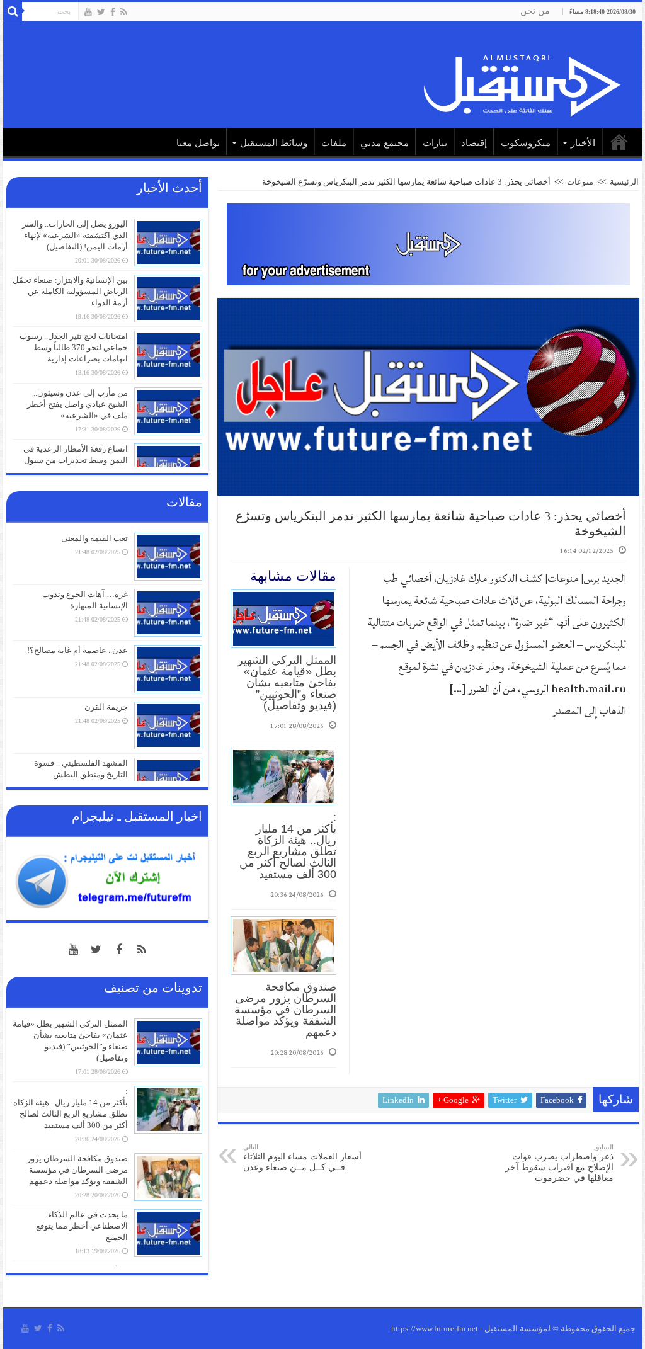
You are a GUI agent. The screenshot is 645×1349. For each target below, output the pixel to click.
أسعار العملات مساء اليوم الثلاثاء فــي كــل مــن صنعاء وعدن (302, 1157)
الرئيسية (624, 181)
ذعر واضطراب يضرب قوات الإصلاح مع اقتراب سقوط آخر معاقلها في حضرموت (559, 1163)
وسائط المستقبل (273, 143)
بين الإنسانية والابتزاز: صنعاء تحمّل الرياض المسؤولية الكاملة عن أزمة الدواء (70, 291)
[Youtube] (88, 12)
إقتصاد (474, 143)
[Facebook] (113, 12)
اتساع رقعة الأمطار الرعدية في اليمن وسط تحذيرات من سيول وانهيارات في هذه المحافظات (75, 460)
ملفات (333, 143)
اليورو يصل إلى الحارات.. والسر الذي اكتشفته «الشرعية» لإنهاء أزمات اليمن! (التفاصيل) (75, 235)
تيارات (435, 143)
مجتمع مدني (384, 143)
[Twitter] (101, 12)
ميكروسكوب (526, 143)
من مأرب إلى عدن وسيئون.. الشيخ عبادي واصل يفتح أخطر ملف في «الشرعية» (77, 404)
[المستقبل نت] (522, 82)
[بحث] (12, 11)
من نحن (535, 11)
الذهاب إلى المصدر (589, 711)
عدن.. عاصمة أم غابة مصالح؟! (77, 650)
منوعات (580, 181)
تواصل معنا (198, 143)
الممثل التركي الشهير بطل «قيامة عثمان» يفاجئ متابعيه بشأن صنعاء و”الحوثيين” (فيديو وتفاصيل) (286, 683)
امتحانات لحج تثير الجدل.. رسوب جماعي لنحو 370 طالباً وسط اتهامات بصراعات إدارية (74, 347)
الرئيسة (619, 141)
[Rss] (123, 12)
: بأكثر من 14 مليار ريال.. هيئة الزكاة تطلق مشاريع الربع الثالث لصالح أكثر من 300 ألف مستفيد (287, 845)
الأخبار (583, 143)
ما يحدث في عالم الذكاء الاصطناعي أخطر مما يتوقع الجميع (82, 1226)
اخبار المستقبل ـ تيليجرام (137, 816)
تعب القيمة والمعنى (94, 538)
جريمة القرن (106, 707)
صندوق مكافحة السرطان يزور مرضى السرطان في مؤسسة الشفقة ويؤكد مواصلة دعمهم (285, 1010)
